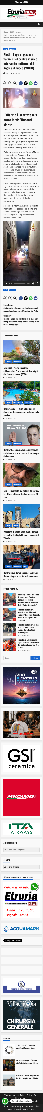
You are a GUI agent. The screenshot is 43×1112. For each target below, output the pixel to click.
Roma (25, 566)
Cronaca (12, 49)
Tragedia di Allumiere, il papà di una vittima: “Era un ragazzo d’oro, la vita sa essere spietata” (9, 629)
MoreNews (20, 1109)
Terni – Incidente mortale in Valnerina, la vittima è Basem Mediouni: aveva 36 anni (21, 494)
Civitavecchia (18, 402)
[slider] (19, 283)
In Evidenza (17, 361)
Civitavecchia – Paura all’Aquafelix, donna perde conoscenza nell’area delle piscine (21, 412)
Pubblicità (25, 1101)
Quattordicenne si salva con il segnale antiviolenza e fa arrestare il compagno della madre (21, 453)
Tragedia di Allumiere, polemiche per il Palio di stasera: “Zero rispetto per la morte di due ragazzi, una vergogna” (9, 614)
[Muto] (33, 283)
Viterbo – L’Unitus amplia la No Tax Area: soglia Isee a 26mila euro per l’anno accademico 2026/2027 (27, 1077)
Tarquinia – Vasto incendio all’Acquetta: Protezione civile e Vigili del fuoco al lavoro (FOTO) (20, 371)
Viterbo (16, 525)
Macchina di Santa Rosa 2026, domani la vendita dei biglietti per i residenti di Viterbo (21, 535)
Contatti (34, 1101)
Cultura (6, 1038)
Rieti (5, 49)
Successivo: (21, 320)
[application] (21, 253)
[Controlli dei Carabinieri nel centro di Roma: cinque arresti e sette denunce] (21, 557)
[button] (3, 24)
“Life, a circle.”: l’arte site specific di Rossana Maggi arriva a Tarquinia (25, 1047)
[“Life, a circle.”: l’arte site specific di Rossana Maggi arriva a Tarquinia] (9, 1050)
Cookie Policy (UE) (11, 1101)
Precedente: (20, 308)
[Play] (6, 283)
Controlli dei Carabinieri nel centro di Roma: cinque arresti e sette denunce (20, 574)
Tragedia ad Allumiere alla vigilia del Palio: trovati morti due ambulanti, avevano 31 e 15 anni (9, 644)
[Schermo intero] (36, 283)
